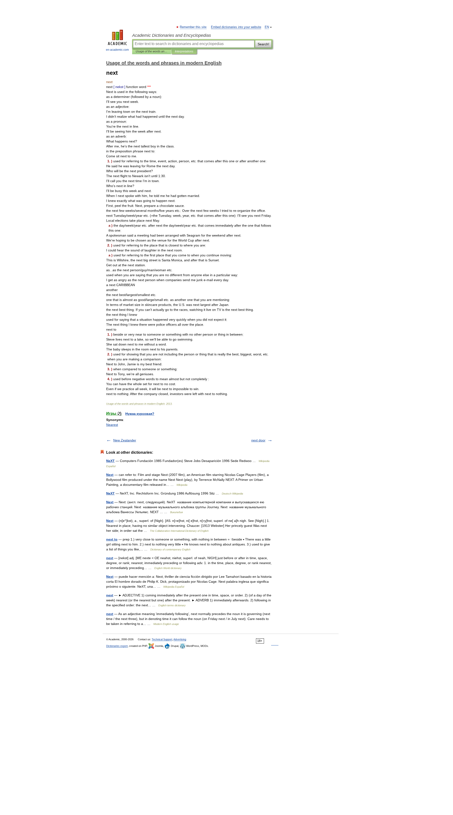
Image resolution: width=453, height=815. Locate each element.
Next (109, 475)
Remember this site (193, 27)
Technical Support (162, 639)
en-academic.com (117, 49)
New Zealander (124, 440)
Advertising (179, 639)
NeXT (110, 461)
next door (258, 440)
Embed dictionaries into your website (236, 27)
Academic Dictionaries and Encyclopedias (171, 35)
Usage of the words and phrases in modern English (152, 51)
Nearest (112, 425)
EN (267, 27)
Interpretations (184, 51)
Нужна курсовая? (139, 414)
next (109, 558)
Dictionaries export (117, 646)
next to (111, 539)
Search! (263, 44)
